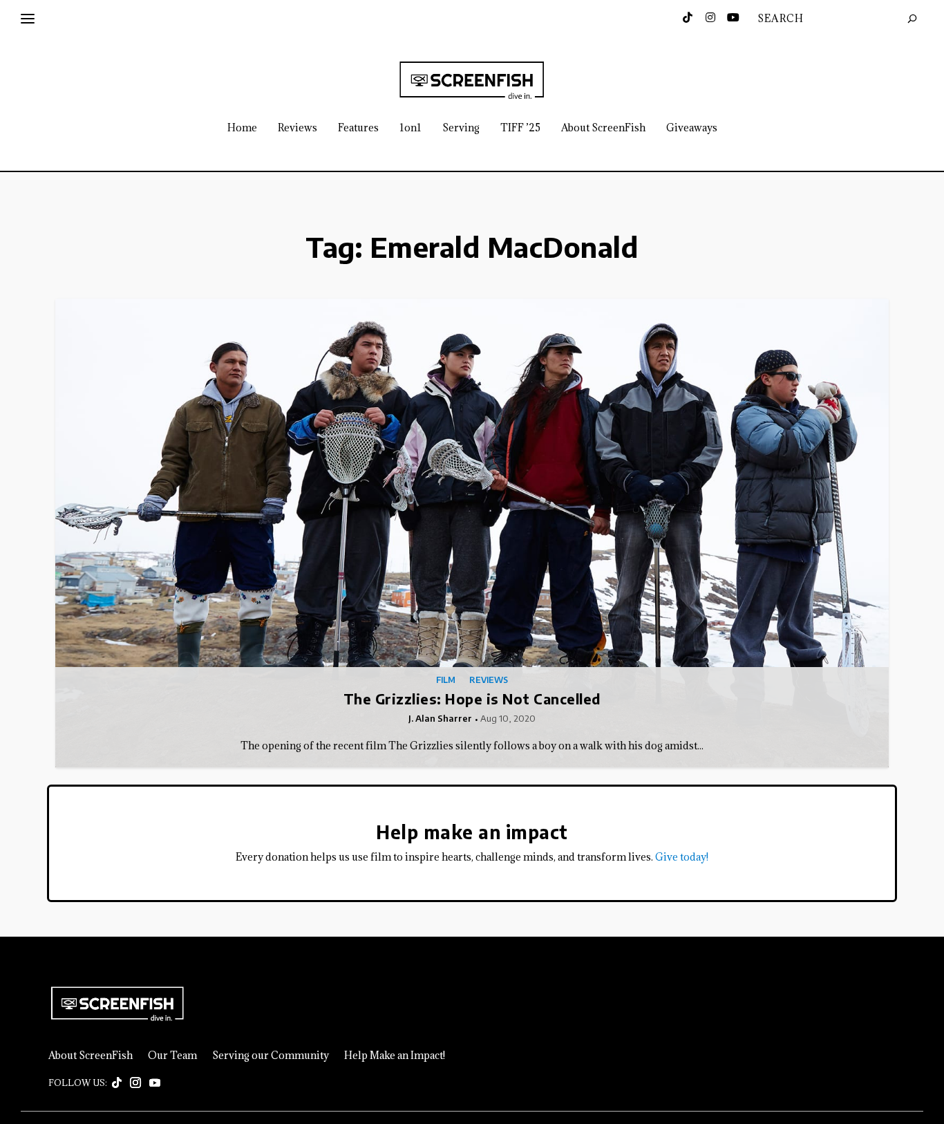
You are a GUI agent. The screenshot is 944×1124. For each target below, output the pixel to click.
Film (445, 680)
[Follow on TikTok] (117, 1083)
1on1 (410, 128)
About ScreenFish (603, 128)
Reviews (297, 128)
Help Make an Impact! (394, 1055)
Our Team (172, 1055)
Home (242, 128)
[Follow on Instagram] (135, 1083)
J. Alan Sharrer (440, 718)
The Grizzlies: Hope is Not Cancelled (472, 698)
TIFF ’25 (520, 128)
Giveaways (691, 128)
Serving (461, 128)
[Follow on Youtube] (154, 1083)
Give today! (681, 856)
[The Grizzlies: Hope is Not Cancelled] (471, 533)
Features (358, 128)
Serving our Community (270, 1055)
